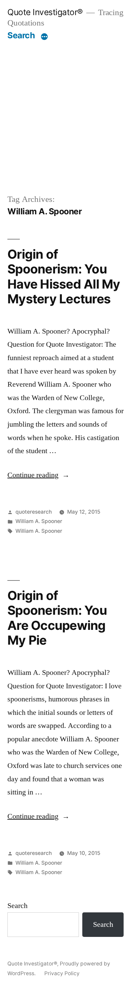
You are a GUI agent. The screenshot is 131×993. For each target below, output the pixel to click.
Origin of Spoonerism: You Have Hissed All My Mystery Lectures (63, 277)
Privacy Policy (62, 973)
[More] (44, 37)
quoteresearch (33, 512)
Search (21, 35)
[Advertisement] (65, 116)
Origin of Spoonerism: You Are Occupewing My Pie (57, 618)
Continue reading (38, 475)
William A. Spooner (38, 521)
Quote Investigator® (45, 12)
